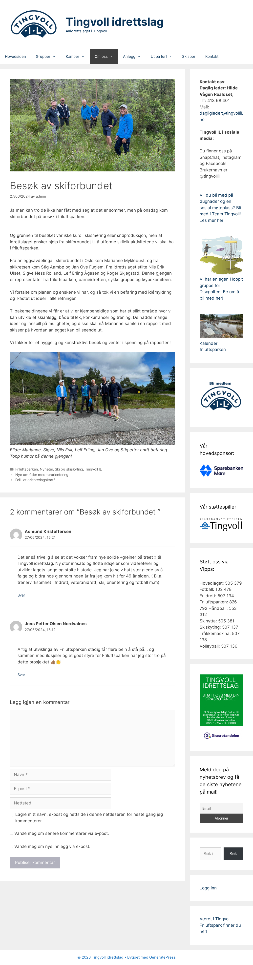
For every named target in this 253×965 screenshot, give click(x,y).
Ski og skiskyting (69, 469)
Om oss (101, 56)
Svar (21, 595)
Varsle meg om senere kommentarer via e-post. (61, 833)
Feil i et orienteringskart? (35, 480)
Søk (233, 853)
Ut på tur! (159, 56)
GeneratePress (162, 957)
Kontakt (211, 56)
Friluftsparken (26, 469)
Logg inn (208, 887)
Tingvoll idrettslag (115, 21)
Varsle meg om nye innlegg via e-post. (52, 846)
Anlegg (129, 56)
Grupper (43, 56)
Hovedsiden (15, 56)
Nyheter (46, 469)
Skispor (188, 56)
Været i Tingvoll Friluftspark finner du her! (220, 925)
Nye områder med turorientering (41, 474)
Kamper (72, 56)
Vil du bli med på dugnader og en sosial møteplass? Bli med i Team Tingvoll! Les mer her (220, 208)
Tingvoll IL (93, 469)
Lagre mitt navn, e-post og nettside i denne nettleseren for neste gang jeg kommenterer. (89, 817)
